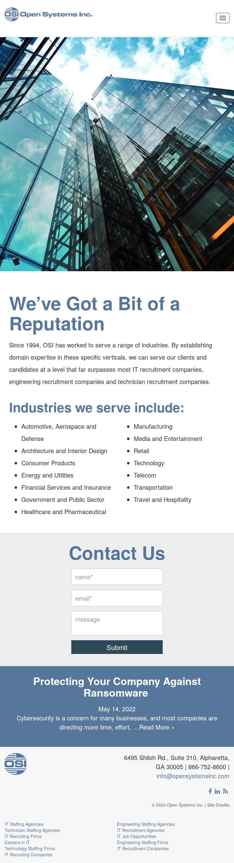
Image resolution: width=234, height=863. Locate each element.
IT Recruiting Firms (23, 836)
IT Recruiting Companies (28, 854)
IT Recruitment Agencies (141, 830)
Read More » (157, 727)
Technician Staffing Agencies (32, 830)
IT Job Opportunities (136, 836)
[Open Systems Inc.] (48, 18)
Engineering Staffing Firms (142, 842)
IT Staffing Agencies (24, 824)
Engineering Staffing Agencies (146, 824)
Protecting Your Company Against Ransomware (117, 686)
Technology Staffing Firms (30, 848)
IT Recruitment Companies (143, 848)
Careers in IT (17, 842)
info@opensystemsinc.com (193, 775)
